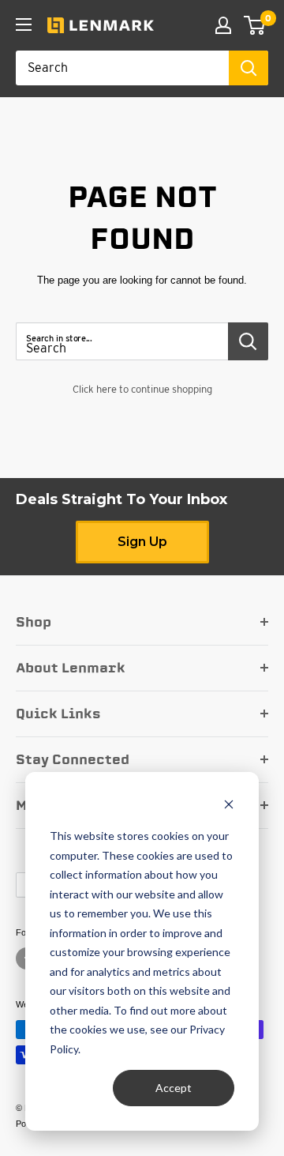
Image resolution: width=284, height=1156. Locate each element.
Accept (173, 1087)
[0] (255, 25)
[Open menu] (24, 24)
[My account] (223, 25)
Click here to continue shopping (142, 389)
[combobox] (122, 68)
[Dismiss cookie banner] (228, 806)
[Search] (248, 68)
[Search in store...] (248, 341)
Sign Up (142, 541)
